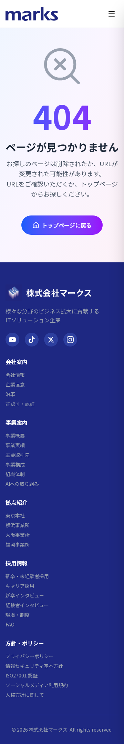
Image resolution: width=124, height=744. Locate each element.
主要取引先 (18, 454)
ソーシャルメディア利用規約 (37, 685)
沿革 (10, 394)
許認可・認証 (20, 403)
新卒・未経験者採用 (27, 576)
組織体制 (15, 474)
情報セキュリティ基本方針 (34, 665)
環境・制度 (18, 614)
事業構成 (15, 464)
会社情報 (15, 374)
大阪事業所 (18, 534)
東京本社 (15, 515)
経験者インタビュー (27, 605)
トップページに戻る (67, 225)
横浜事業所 (18, 525)
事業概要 (15, 435)
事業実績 (15, 445)
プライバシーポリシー (30, 656)
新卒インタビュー (25, 595)
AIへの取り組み (22, 483)
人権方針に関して (25, 694)
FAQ (10, 624)
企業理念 (15, 384)
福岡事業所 (18, 544)
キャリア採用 (20, 585)
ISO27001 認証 (22, 675)
